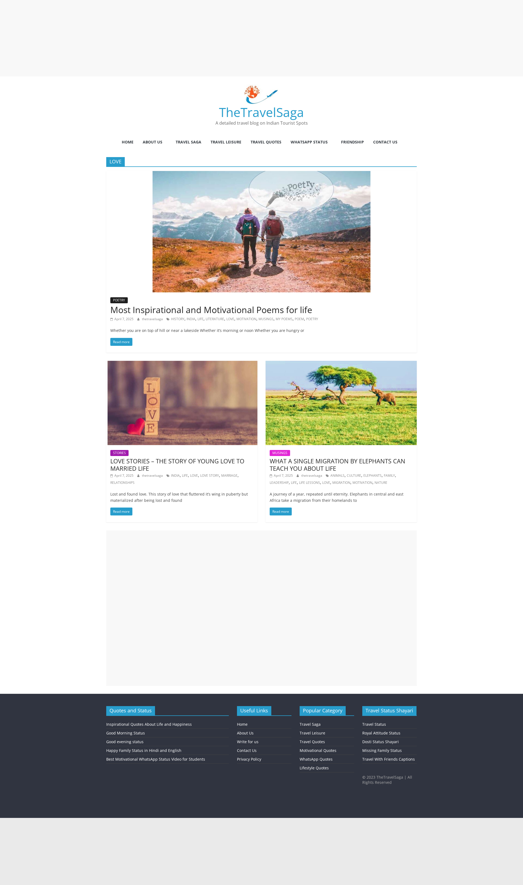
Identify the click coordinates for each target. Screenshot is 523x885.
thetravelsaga (153, 319)
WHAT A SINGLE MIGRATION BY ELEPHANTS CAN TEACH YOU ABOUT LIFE (337, 464)
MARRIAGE (229, 475)
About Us (152, 142)
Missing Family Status (382, 750)
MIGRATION (341, 482)
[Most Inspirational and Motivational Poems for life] (261, 174)
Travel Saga (188, 142)
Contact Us (385, 142)
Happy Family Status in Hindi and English (143, 750)
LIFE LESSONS (309, 482)
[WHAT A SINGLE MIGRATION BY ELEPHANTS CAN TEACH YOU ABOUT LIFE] (341, 364)
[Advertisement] (163, 38)
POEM (299, 319)
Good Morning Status (125, 733)
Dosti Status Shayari (380, 741)
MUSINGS (266, 319)
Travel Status (374, 724)
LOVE (230, 319)
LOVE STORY (209, 475)
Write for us (248, 741)
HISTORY (177, 319)
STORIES (119, 453)
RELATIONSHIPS (122, 482)
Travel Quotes (266, 142)
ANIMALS (337, 475)
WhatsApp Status (309, 142)
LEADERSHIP (279, 482)
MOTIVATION (246, 319)
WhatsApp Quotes (316, 759)
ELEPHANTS (372, 475)
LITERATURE (215, 319)
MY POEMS (284, 319)
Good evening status (125, 741)
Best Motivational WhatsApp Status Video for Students (155, 759)
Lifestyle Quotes (314, 767)
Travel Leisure (226, 142)
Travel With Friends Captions (388, 759)
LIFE (200, 319)
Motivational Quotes (318, 750)
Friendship (352, 142)
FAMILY (389, 475)
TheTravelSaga (261, 112)
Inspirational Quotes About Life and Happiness (149, 724)
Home (127, 142)
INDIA (191, 319)
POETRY (119, 300)
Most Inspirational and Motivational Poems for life (211, 310)
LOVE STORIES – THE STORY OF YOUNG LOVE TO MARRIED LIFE (177, 464)
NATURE (381, 482)
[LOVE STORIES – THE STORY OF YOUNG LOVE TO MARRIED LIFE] (181, 364)
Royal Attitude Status (381, 733)
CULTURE (354, 475)
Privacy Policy (249, 759)
